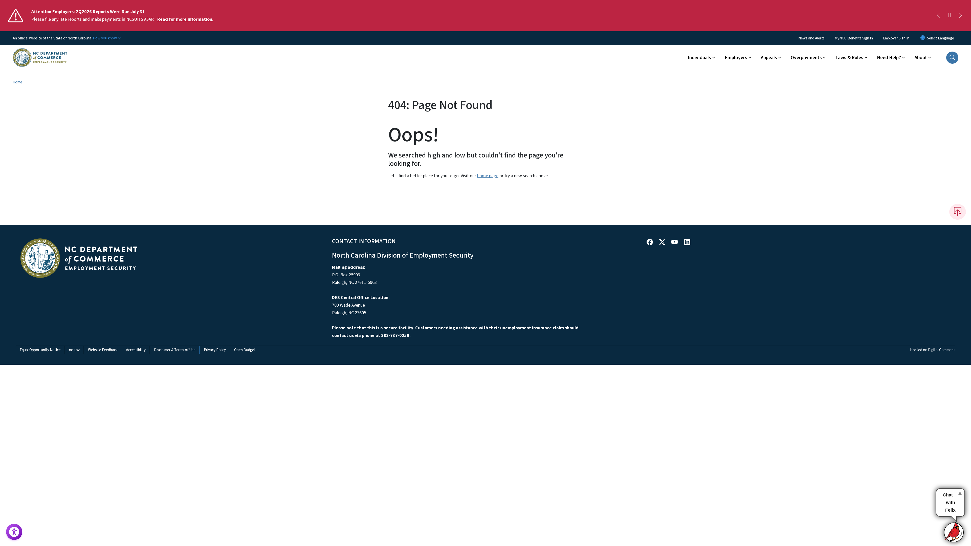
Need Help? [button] (889, 57)
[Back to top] (957, 212)
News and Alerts (811, 38)
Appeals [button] (769, 57)
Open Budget (245, 350)
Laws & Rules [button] (849, 57)
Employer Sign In (896, 38)
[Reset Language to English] (922, 38)
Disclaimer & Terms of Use (174, 350)
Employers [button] (736, 57)
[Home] (40, 52)
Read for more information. (185, 19)
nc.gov (74, 350)
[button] (952, 58)
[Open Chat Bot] (954, 532)
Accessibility (136, 350)
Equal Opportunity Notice (40, 350)
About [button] (921, 57)
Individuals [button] (699, 57)
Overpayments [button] (806, 57)
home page (487, 176)
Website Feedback (103, 350)
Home (17, 82)
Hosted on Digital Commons (932, 350)
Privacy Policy (215, 350)
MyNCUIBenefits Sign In (854, 38)
